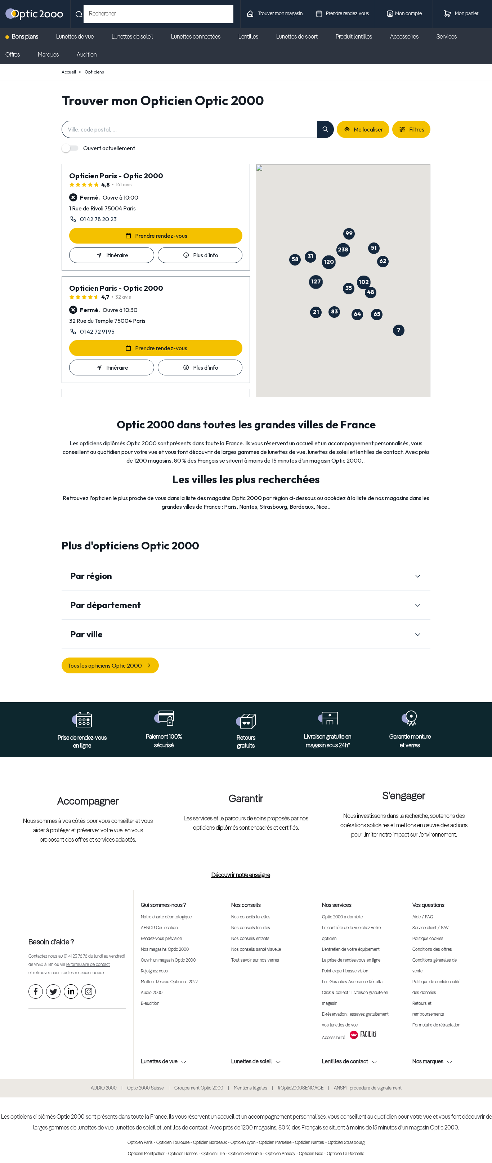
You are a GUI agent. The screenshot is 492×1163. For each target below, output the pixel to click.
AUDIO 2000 (104, 1088)
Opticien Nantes (309, 1143)
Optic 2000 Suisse (145, 1088)
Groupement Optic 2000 (198, 1088)
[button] (363, 282)
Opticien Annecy (280, 1154)
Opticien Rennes (183, 1154)
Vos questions (428, 905)
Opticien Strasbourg (346, 1143)
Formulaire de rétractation (436, 1025)
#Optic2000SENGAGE (300, 1088)
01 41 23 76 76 (75, 956)
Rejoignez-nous (154, 971)
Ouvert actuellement (109, 148)
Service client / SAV (430, 928)
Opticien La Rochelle (345, 1154)
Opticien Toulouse (172, 1143)
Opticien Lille (213, 1154)
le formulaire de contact (88, 965)
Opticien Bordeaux (210, 1143)
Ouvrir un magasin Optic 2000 (168, 960)
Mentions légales (250, 1088)
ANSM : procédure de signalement (368, 1088)
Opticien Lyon (243, 1143)
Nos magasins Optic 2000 (165, 950)
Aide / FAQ (422, 917)
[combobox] (158, 14)
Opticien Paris (140, 1143)
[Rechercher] (325, 129)
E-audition (150, 1004)
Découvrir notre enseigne (240, 875)
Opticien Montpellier (146, 1154)
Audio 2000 (151, 993)
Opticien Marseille (275, 1143)
